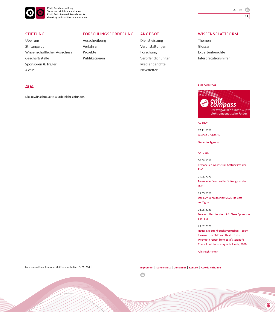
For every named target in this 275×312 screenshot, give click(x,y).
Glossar (204, 46)
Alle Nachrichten (208, 251)
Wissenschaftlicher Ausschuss (48, 52)
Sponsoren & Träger (40, 64)
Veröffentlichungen (155, 58)
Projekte (89, 52)
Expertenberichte (211, 52)
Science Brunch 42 (209, 134)
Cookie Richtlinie (211, 267)
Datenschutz (163, 267)
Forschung (148, 52)
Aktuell (30, 69)
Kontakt (193, 267)
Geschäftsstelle (37, 58)
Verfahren (90, 46)
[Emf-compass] (224, 104)
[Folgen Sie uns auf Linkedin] (247, 9)
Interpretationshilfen (214, 58)
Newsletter (149, 69)
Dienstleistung (151, 40)
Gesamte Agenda (208, 142)
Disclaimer (180, 267)
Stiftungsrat (34, 46)
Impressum (146, 267)
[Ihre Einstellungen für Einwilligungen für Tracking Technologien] (268, 305)
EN (240, 9)
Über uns (32, 40)
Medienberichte (153, 64)
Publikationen (94, 58)
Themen (204, 40)
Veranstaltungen (153, 46)
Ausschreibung (94, 40)
